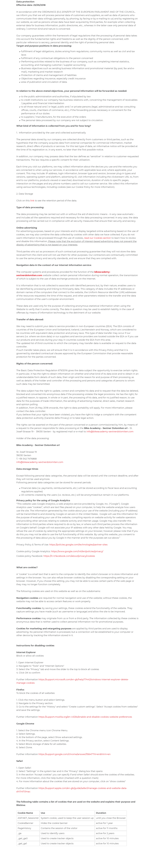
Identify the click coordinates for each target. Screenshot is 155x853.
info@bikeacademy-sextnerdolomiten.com (110, 431)
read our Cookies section (97, 238)
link (32, 200)
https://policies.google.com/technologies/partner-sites (78, 544)
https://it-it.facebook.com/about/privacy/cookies (69, 556)
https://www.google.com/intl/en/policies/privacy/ (77, 551)
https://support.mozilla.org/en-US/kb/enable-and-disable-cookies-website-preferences (85, 717)
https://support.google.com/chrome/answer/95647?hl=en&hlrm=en (75, 754)
